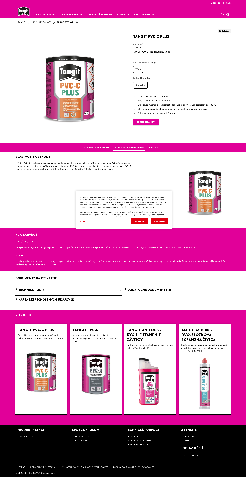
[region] (124, 210)
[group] (68, 84)
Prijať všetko (159, 221)
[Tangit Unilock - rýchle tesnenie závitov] (150, 369)
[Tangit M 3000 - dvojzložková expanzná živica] (205, 369)
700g (138, 69)
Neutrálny (140, 85)
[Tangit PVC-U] (96, 369)
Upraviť (83, 221)
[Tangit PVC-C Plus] (41, 369)
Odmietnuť (140, 221)
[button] (68, 290)
